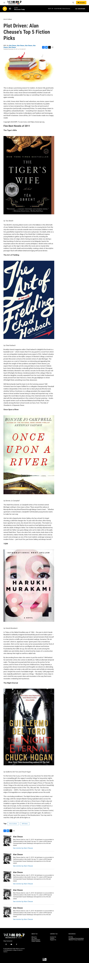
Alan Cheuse (12, 45)
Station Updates (36, 941)
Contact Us (53, 937)
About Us (34, 937)
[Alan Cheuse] (7, 841)
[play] (4, 9)
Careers (52, 938)
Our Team (34, 938)
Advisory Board (36, 939)
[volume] (10, 9)
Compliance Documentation (76, 938)
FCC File (71, 937)
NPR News (25, 823)
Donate (82, 3)
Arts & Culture (7, 19)
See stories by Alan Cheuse (23, 848)
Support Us (53, 939)
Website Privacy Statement (76, 939)
